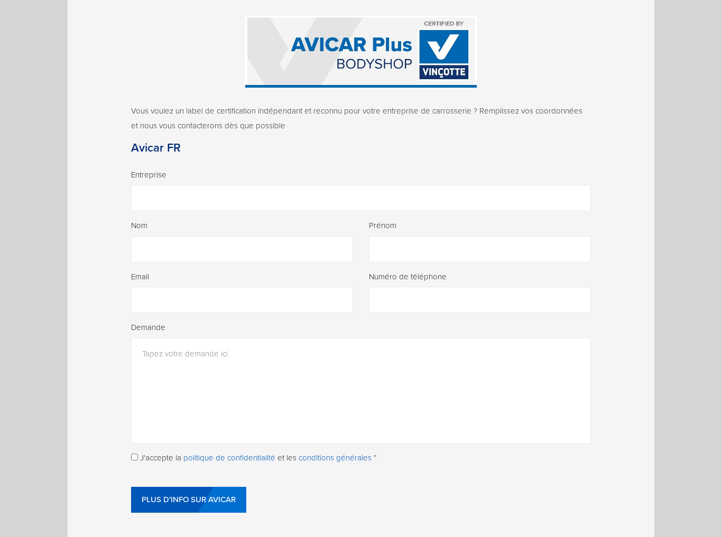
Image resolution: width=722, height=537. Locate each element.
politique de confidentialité (229, 458)
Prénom (382, 225)
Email (140, 276)
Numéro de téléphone (408, 276)
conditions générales (335, 458)
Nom (139, 225)
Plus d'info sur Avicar (189, 499)
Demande (148, 327)
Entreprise (148, 175)
